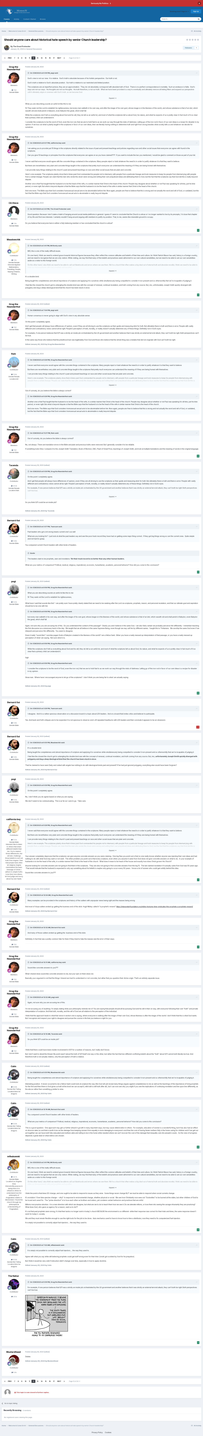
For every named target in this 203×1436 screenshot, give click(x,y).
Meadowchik (13, 239)
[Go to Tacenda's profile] (14, 473)
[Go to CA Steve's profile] (14, 211)
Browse (43, 19)
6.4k (15, 1372)
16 (50, 58)
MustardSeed (13, 1352)
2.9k (15, 223)
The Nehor (13, 1276)
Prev (10, 58)
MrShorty (54, 246)
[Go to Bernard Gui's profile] (14, 528)
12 (33, 58)
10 (25, 58)
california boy (56, 143)
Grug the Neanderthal (13, 68)
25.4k (15, 486)
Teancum (54, 526)
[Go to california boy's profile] (14, 827)
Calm (13, 1066)
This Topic (189, 19)
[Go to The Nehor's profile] (14, 1284)
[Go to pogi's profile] (14, 589)
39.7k (15, 1177)
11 (29, 58)
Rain (13, 354)
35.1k (15, 1296)
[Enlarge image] (46, 1316)
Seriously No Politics (99, 3)
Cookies (108, 1432)
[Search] (198, 19)
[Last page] (64, 58)
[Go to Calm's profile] (14, 1074)
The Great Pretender (21, 46)
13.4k (15, 374)
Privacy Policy (97, 1432)
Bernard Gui (13, 520)
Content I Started (29, 19)
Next (59, 58)
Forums (7, 19)
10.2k (15, 840)
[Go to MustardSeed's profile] (14, 1360)
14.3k (15, 602)
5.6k (15, 260)
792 (14, 90)
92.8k (15, 1087)
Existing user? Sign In (179, 11)
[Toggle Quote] (29, 73)
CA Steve (13, 203)
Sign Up (196, 11)
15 (45, 58)
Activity (16, 19)
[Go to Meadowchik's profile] (14, 248)
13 (37, 58)
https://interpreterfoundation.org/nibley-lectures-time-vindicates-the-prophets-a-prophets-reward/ (154, 907)
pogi (52, 73)
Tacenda (13, 465)
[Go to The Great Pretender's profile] (6, 47)
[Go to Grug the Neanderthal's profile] (14, 77)
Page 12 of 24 (74, 58)
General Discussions (34, 49)
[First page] (4, 58)
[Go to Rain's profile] (14, 362)
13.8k (15, 541)
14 (41, 58)
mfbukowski (13, 1156)
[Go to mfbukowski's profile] (14, 1164)
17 (54, 58)
